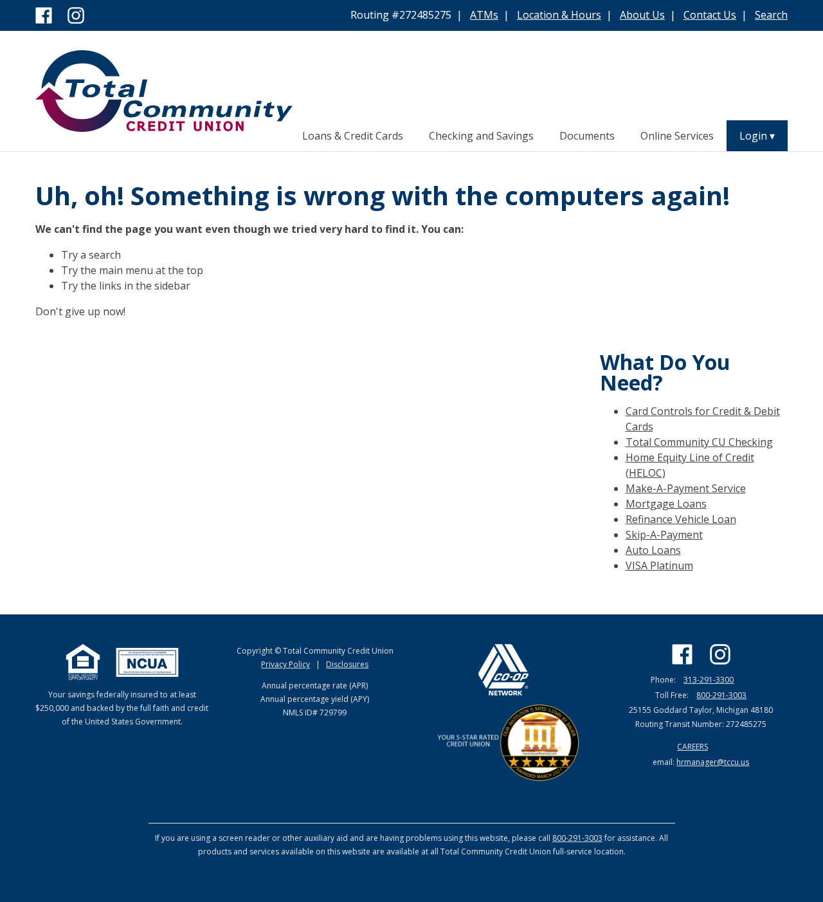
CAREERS (692, 746)
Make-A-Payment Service (686, 488)
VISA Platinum (659, 565)
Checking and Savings (481, 136)
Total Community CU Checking (699, 442)
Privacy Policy (285, 664)
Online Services (677, 136)
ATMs (484, 15)
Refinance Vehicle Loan (681, 519)
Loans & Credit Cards (352, 136)
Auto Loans (653, 550)
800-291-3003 (721, 695)
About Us (642, 15)
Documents (587, 136)
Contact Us (709, 15)
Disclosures (347, 664)
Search (771, 15)
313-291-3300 (708, 679)
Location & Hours (559, 15)
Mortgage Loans (666, 504)
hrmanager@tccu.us (712, 762)
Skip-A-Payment (664, 535)
